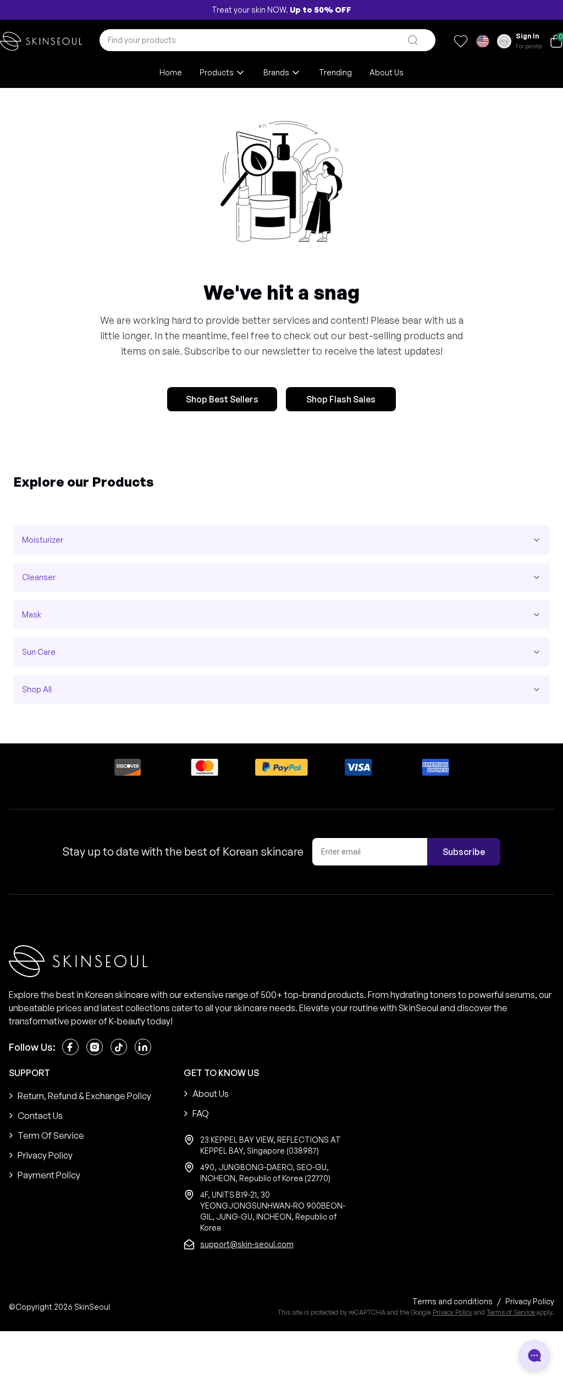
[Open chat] (534, 1355)
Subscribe (464, 851)
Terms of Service (511, 1312)
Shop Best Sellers (222, 399)
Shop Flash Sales (341, 399)
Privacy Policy (452, 1312)
